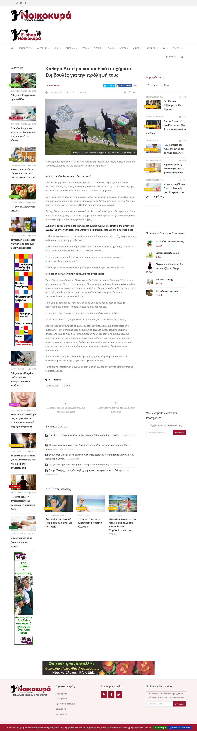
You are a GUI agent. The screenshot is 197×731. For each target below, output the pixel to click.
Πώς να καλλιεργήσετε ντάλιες (23, 208)
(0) (172, 57)
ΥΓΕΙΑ (84, 48)
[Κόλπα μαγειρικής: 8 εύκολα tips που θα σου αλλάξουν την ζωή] (23, 154)
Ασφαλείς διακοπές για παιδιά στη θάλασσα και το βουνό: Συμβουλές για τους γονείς (122, 526)
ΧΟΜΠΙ (123, 48)
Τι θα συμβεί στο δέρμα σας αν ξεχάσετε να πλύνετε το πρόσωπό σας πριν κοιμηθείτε (23, 420)
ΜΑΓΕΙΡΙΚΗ (42, 48)
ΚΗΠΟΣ (136, 48)
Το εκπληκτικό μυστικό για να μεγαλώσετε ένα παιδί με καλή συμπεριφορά (23, 461)
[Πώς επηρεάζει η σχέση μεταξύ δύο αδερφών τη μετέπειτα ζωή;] (23, 482)
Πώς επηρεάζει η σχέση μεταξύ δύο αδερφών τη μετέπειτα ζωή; (23, 502)
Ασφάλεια (54, 85)
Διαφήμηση (61, 709)
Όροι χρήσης (61, 699)
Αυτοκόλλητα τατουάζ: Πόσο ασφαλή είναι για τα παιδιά (58, 523)
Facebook (126, 85)
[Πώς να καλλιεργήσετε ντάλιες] (23, 191)
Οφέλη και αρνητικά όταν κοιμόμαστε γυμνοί (21, 542)
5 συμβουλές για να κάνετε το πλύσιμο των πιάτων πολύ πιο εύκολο (23, 134)
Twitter (111, 85)
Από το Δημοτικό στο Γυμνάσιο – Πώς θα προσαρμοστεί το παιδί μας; (166, 127)
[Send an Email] (21, 3)
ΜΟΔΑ (56, 48)
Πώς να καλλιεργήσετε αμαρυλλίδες (23, 97)
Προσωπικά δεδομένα (179, 727)
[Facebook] (13, 3)
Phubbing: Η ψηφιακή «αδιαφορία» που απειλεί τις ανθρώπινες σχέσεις (84, 435)
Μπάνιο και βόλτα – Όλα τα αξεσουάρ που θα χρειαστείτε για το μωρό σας (165, 190)
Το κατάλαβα (160, 727)
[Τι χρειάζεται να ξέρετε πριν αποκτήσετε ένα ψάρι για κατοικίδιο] (23, 224)
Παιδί (67, 385)
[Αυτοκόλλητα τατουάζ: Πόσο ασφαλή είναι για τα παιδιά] (59, 503)
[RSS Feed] (26, 3)
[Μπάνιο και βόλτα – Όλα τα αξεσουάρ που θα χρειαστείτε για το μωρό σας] (153, 187)
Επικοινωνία (61, 714)
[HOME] (12, 48)
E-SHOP (176, 48)
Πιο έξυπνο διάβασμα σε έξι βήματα (172, 105)
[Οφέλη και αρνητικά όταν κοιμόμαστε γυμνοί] (23, 523)
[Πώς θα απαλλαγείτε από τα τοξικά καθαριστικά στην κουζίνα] (23, 358)
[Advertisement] (130, 15)
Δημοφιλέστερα (155, 77)
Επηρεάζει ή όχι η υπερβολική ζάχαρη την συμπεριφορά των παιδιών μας (86, 470)
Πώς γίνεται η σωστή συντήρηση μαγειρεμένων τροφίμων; (78, 464)
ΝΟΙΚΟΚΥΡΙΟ (24, 48)
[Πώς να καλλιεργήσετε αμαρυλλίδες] (23, 80)
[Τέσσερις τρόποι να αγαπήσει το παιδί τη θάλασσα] (91, 503)
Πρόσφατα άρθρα (158, 85)
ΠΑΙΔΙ (110, 48)
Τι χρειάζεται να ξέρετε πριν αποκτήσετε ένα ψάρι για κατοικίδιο (23, 243)
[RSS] (104, 694)
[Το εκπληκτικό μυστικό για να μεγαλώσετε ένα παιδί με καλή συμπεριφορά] (23, 440)
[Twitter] (17, 3)
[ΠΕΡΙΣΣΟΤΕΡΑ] (165, 48)
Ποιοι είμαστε (62, 694)
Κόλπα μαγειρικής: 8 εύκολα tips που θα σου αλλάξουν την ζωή (23, 173)
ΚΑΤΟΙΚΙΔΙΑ (151, 48)
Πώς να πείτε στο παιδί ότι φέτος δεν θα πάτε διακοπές (174, 149)
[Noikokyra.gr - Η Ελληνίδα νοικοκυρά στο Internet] (41, 14)
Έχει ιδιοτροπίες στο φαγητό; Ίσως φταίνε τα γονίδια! (174, 168)
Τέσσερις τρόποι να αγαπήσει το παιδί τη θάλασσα (89, 523)
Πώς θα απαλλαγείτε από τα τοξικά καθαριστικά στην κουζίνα (22, 379)
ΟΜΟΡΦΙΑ (70, 48)
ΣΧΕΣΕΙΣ (97, 48)
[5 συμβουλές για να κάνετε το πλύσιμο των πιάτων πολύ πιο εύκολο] (23, 113)
